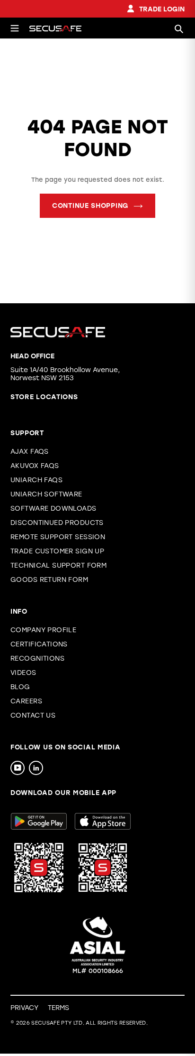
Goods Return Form (49, 580)
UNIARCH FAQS (36, 480)
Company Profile (43, 630)
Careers (26, 701)
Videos (23, 673)
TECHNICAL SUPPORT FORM (58, 565)
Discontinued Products (57, 523)
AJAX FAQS (29, 452)
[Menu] (15, 28)
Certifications (39, 644)
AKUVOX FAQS (34, 466)
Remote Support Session (57, 537)
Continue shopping (90, 206)
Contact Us (32, 715)
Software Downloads (53, 509)
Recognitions (37, 658)
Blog (20, 687)
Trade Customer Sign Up (57, 551)
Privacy (24, 1008)
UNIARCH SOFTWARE (46, 494)
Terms (58, 1008)
